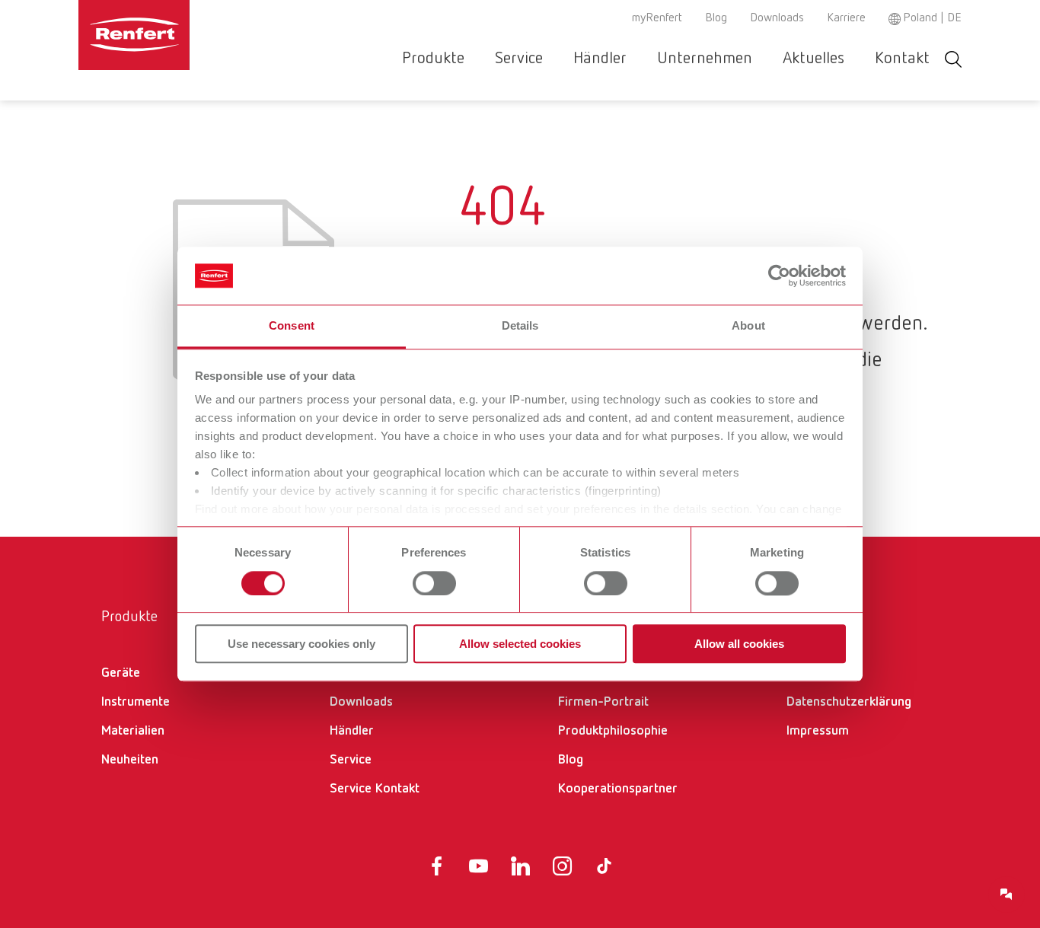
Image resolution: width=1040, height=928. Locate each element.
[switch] (434, 583)
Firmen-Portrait (603, 702)
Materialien (132, 731)
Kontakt (902, 58)
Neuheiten (129, 760)
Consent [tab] (291, 326)
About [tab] (748, 326)
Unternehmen (704, 58)
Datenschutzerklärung (848, 702)
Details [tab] (520, 326)
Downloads (777, 18)
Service (519, 58)
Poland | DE (932, 18)
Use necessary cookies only (301, 643)
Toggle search (953, 59)
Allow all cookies (739, 643)
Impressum (817, 731)
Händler (600, 58)
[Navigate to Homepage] (180, 35)
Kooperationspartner (618, 789)
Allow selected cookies (520, 643)
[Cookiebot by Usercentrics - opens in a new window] (779, 275)
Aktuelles (813, 58)
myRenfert (657, 18)
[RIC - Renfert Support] (1006, 894)
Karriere (846, 18)
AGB (798, 673)
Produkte (433, 58)
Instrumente (135, 702)
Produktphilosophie (613, 731)
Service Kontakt (375, 789)
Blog (716, 18)
